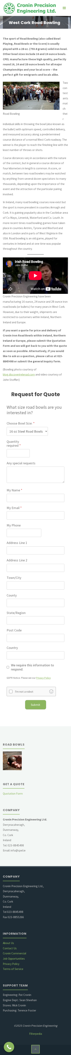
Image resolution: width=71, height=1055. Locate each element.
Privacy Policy (43, 677)
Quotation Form (13, 793)
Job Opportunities (14, 958)
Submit (35, 705)
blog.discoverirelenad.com (19, 374)
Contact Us (10, 948)
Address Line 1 (17, 543)
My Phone (14, 525)
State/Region (16, 613)
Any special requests (21, 463)
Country (12, 648)
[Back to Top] (35, 1049)
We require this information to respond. (32, 667)
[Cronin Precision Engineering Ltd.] (31, 8)
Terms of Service (13, 969)
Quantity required (14, 444)
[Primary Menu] (64, 8)
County (12, 595)
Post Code (14, 630)
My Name (14, 490)
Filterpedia (35, 1033)
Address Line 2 (17, 560)
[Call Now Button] (9, 1047)
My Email (14, 508)
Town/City (14, 578)
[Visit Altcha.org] (51, 691)
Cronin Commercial (14, 953)
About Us (8, 943)
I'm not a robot (24, 691)
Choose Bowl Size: (21, 423)
